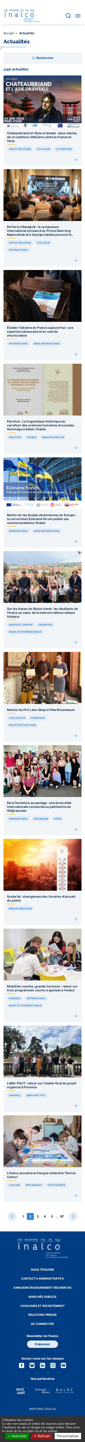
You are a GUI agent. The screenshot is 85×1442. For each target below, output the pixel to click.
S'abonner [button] (42, 1344)
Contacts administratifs (42, 1278)
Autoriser (19, 1436)
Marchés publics (43, 1296)
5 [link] (52, 1216)
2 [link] (30, 1216)
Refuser (43, 1436)
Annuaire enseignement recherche (42, 1287)
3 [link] (38, 1216)
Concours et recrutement (42, 1306)
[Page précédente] (12, 1216)
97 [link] (62, 1216)
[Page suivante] (73, 1216)
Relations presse (42, 1314)
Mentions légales (42, 1409)
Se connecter (42, 1324)
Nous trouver (42, 1269)
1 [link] (23, 1216)
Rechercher (45, 58)
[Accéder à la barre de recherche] (68, 15)
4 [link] (45, 1216)
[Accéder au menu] (77, 15)
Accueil (9, 33)
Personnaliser (68, 1436)
